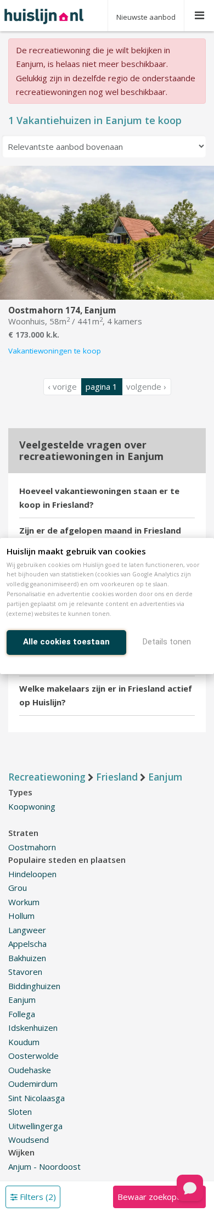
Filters (37, 1196)
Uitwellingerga (35, 1125)
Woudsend (28, 1139)
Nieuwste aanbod (146, 17)
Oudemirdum (33, 1083)
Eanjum (22, 999)
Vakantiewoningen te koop (54, 351)
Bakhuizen (27, 957)
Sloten (20, 1111)
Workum (24, 901)
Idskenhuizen (33, 1027)
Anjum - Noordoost (44, 1166)
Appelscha (27, 943)
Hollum (21, 915)
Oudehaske (29, 1069)
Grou (17, 887)
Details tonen (167, 642)
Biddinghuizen (34, 985)
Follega (21, 1013)
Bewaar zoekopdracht (159, 1196)
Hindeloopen (32, 873)
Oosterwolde (33, 1055)
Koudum (24, 1041)
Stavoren (25, 971)
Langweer (27, 929)
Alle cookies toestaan (66, 642)
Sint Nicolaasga (36, 1097)
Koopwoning (31, 806)
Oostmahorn (32, 846)
